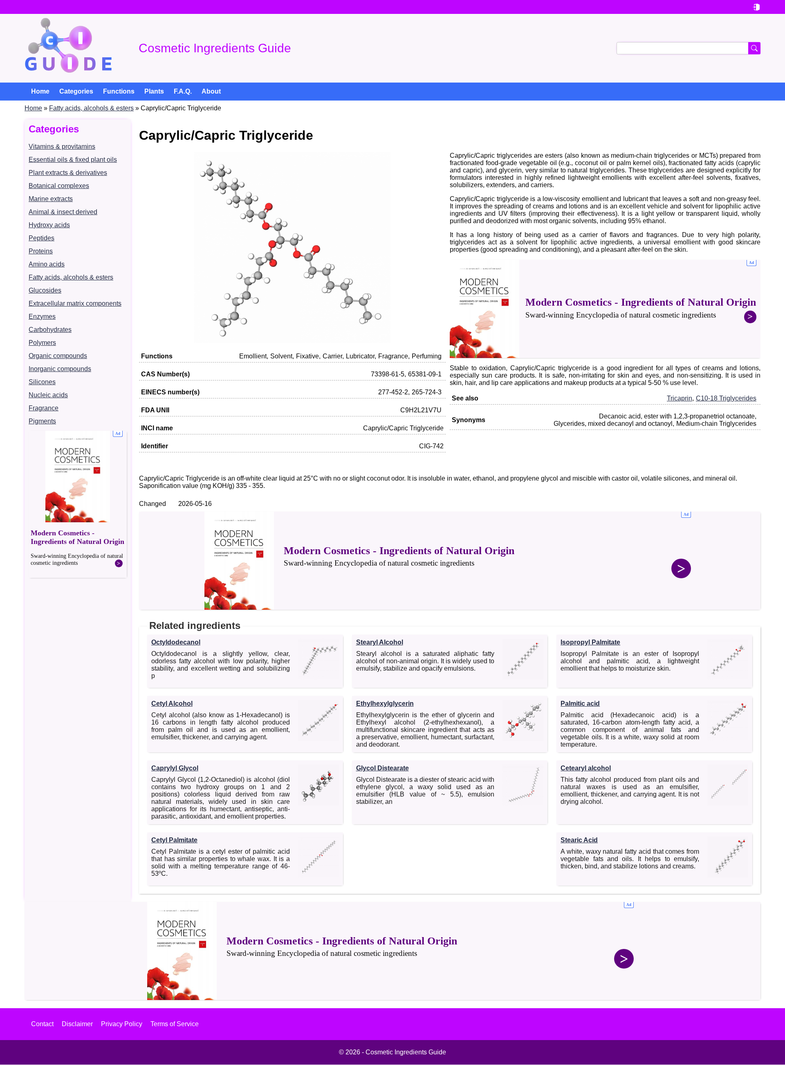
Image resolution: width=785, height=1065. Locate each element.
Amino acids (47, 264)
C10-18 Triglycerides (726, 398)
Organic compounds (58, 355)
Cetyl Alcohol (172, 703)
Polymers (42, 342)
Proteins (41, 251)
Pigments (42, 421)
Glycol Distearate (382, 768)
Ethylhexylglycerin (385, 703)
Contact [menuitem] (42, 1023)
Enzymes (42, 316)
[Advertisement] (78, 504)
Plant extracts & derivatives (68, 172)
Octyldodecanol (175, 642)
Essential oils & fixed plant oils (73, 159)
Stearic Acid (579, 840)
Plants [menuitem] (154, 91)
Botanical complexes (59, 185)
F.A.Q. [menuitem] (183, 91)
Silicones (42, 381)
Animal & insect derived (63, 211)
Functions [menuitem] (119, 91)
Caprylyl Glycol (174, 768)
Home (33, 108)
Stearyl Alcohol (379, 642)
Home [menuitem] (40, 91)
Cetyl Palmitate (174, 840)
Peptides (41, 238)
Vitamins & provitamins (62, 146)
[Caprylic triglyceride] (292, 340)
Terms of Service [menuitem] (174, 1023)
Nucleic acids (48, 395)
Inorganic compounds (60, 368)
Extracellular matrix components (75, 303)
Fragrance (43, 408)
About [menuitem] (211, 91)
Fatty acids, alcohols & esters (91, 108)
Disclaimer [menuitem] (77, 1023)
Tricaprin (679, 398)
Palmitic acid (580, 703)
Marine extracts (51, 198)
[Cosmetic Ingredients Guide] (68, 48)
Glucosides (45, 290)
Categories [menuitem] (76, 91)
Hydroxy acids (49, 225)
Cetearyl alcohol (586, 768)
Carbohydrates (50, 329)
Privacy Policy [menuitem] (121, 1023)
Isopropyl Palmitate (590, 642)
